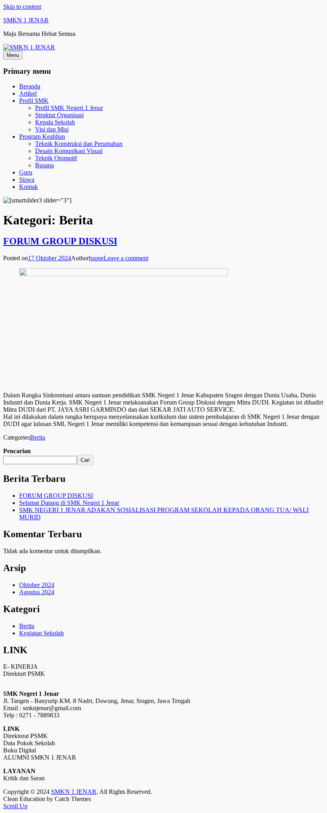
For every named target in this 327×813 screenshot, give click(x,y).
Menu (12, 55)
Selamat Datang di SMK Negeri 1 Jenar (69, 502)
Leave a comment (126, 258)
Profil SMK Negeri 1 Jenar (69, 107)
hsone (96, 258)
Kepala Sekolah (55, 122)
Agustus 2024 (36, 592)
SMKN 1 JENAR (26, 20)
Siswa (26, 179)
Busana (44, 165)
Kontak (28, 186)
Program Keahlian (42, 136)
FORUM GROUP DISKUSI (60, 241)
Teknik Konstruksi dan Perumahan (78, 143)
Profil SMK (34, 100)
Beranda (29, 86)
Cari (85, 460)
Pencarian (17, 451)
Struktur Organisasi (59, 115)
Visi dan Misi (52, 129)
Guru (25, 172)
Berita (37, 437)
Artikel (28, 93)
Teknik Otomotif (56, 158)
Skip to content (22, 6)
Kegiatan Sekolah (41, 633)
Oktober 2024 (36, 584)
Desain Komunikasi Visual (68, 150)
